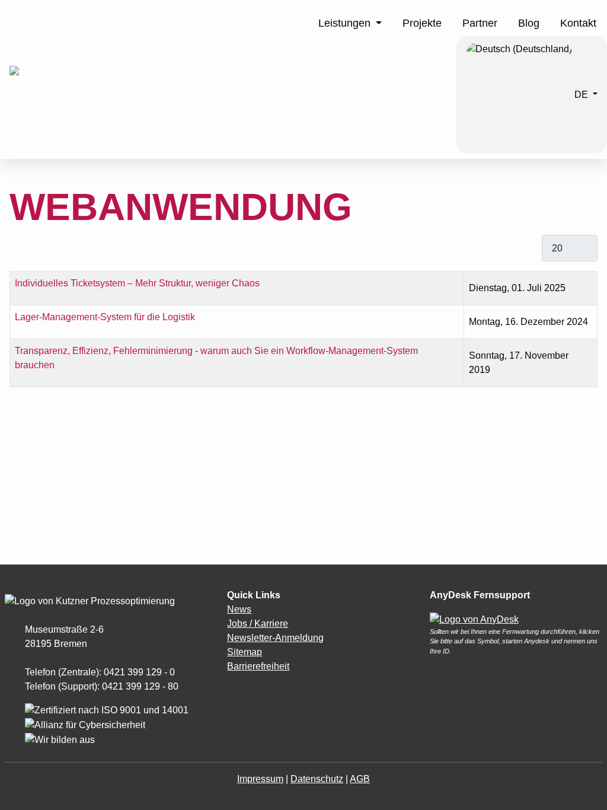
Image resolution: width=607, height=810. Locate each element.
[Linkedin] (248, 690)
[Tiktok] (242, 690)
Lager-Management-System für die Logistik (105, 317)
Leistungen (344, 23)
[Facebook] (236, 690)
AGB (360, 779)
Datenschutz (316, 779)
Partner (479, 23)
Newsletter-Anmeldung (275, 638)
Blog (528, 23)
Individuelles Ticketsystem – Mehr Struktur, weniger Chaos (137, 283)
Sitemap (244, 652)
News (239, 609)
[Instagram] (230, 690)
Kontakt (578, 23)
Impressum (260, 779)
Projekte (422, 23)
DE (581, 94)
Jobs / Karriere (257, 623)
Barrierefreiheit (258, 666)
